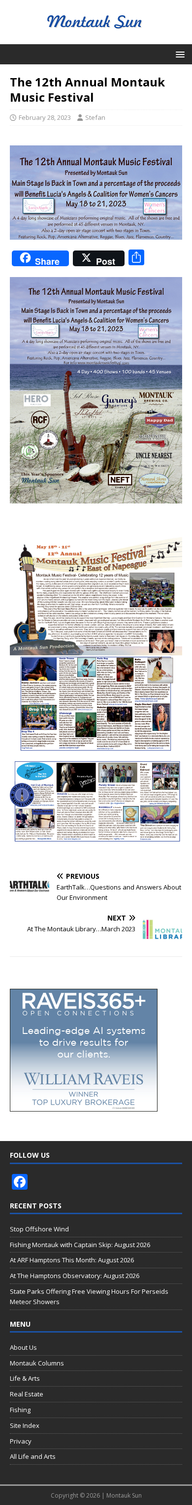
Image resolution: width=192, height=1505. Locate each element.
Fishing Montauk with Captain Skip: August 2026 (80, 1244)
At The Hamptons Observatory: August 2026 (74, 1275)
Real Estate (26, 1394)
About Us (23, 1347)
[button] (178, 54)
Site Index (24, 1425)
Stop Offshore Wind (39, 1229)
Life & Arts (25, 1378)
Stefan (95, 117)
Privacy (21, 1441)
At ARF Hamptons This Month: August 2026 (72, 1259)
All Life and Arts (33, 1456)
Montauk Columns (37, 1363)
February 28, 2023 (45, 117)
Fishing (20, 1409)
